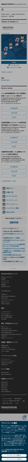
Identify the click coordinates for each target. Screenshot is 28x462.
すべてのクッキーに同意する (14, 455)
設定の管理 (4, 451)
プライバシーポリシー (10, 445)
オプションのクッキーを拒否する (14, 459)
